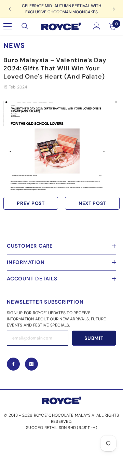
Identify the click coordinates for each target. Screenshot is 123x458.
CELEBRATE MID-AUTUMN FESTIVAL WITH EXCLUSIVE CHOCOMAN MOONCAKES (61, 9)
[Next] (114, 9)
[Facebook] (13, 364)
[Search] (25, 26)
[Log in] (96, 26)
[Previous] (9, 9)
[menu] (7, 26)
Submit (93, 338)
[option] (61, 8)
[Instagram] (31, 364)
